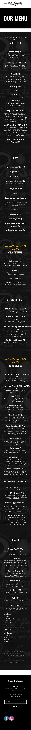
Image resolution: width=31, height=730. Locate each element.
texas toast (14, 214)
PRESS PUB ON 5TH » (15, 696)
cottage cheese (14, 188)
